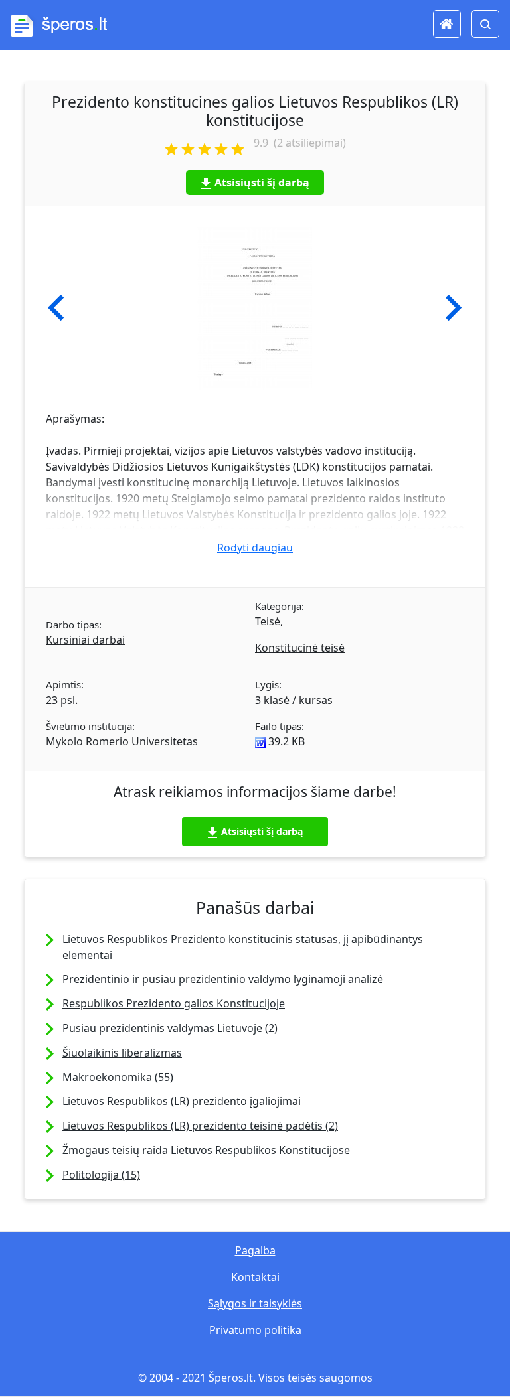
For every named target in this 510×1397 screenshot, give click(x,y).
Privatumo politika (255, 1330)
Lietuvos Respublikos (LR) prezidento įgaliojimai (181, 1101)
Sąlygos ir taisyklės (255, 1303)
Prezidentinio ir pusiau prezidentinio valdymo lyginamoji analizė (222, 979)
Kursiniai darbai (85, 639)
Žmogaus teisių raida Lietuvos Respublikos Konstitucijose (206, 1150)
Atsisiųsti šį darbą (261, 182)
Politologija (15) (101, 1174)
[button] (56, 308)
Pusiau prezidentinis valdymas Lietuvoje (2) (170, 1028)
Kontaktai (255, 1277)
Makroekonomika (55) (117, 1077)
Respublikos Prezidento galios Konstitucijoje (173, 1003)
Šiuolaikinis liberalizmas (122, 1052)
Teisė (267, 621)
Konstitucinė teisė (300, 647)
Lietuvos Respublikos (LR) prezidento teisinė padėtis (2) (200, 1125)
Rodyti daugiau (255, 547)
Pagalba (255, 1250)
